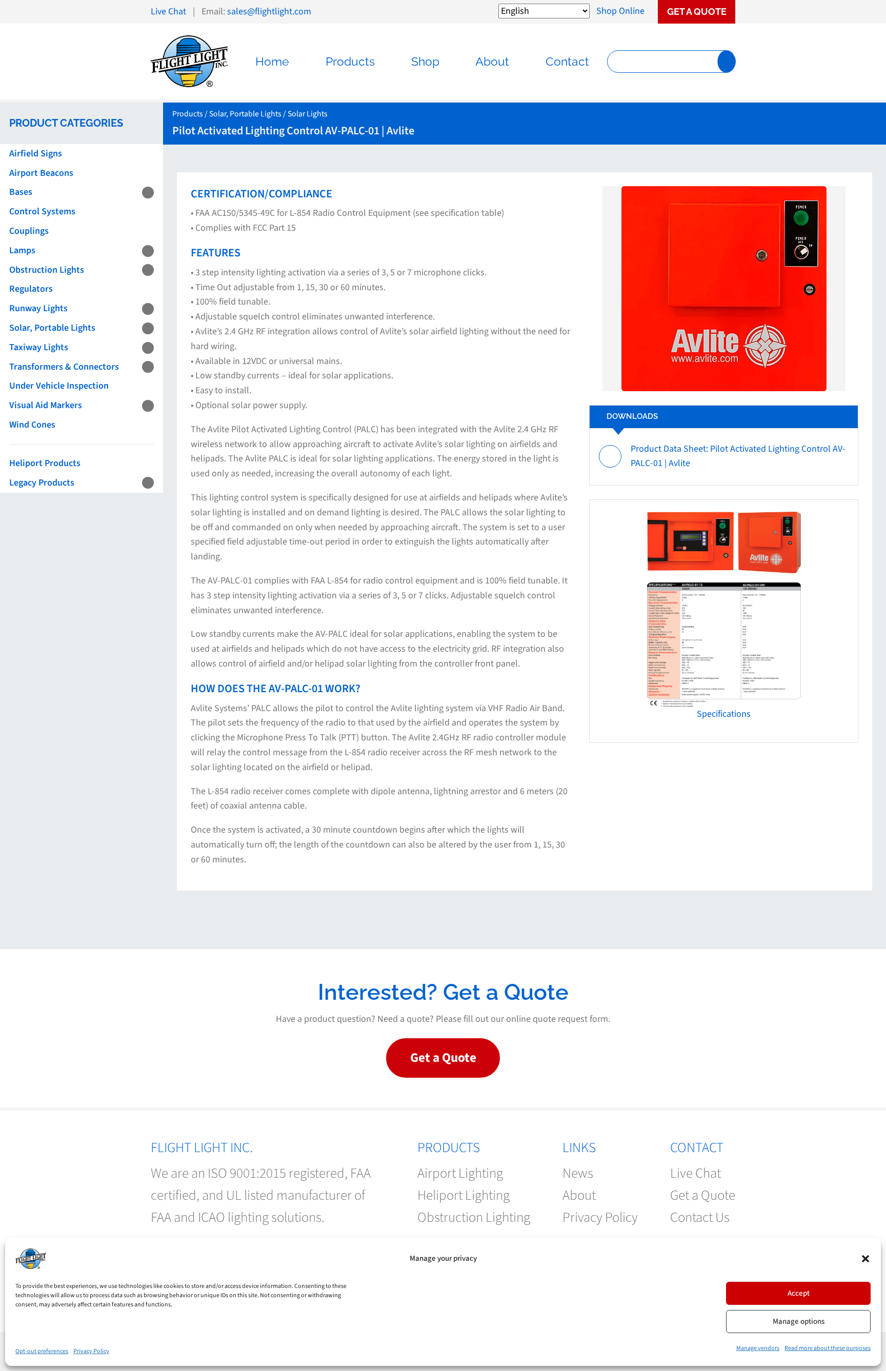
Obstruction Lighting (473, 1217)
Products (350, 61)
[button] (865, 1259)
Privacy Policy (91, 1351)
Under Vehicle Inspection (59, 385)
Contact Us (700, 1217)
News (577, 1173)
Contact (567, 61)
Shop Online (620, 11)
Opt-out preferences (41, 1351)
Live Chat (168, 11)
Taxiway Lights (38, 347)
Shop (425, 61)
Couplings (29, 231)
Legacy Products (41, 482)
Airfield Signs (35, 153)
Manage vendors (757, 1348)
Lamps (22, 250)
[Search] (726, 61)
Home (272, 61)
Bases (20, 192)
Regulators (31, 289)
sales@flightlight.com (269, 11)
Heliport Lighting (463, 1195)
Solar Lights (308, 113)
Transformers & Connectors (64, 366)
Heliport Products (44, 463)
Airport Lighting (460, 1173)
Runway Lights (38, 308)
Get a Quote (697, 11)
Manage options (798, 1321)
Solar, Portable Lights (52, 327)
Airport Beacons (41, 173)
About (492, 61)
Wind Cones (32, 424)
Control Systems (42, 211)
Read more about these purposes (827, 1348)
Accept (799, 1293)
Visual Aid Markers (45, 405)
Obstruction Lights (46, 270)
